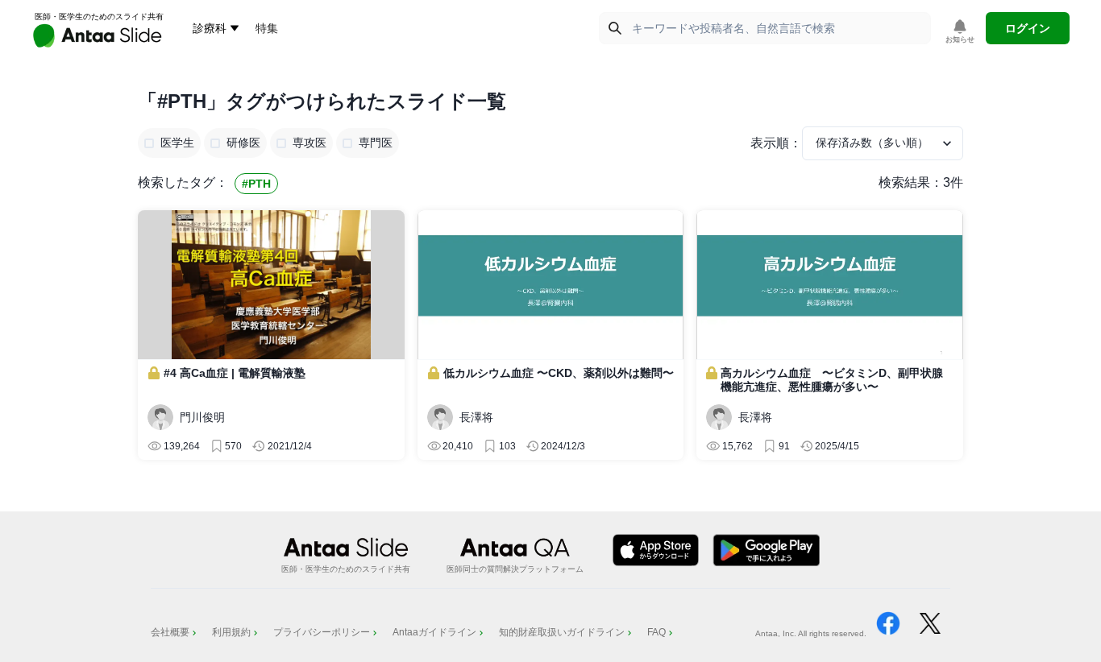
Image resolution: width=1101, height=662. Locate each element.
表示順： (776, 143)
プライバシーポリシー (321, 632)
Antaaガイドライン (434, 632)
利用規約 (231, 632)
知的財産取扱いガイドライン (562, 632)
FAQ (656, 632)
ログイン (1027, 28)
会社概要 (170, 632)
